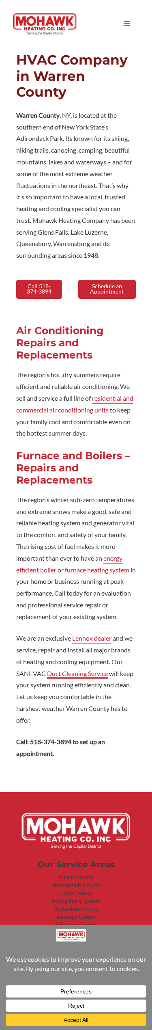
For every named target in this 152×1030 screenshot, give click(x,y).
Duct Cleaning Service (77, 673)
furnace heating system (97, 570)
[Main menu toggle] (127, 23)
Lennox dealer (91, 638)
